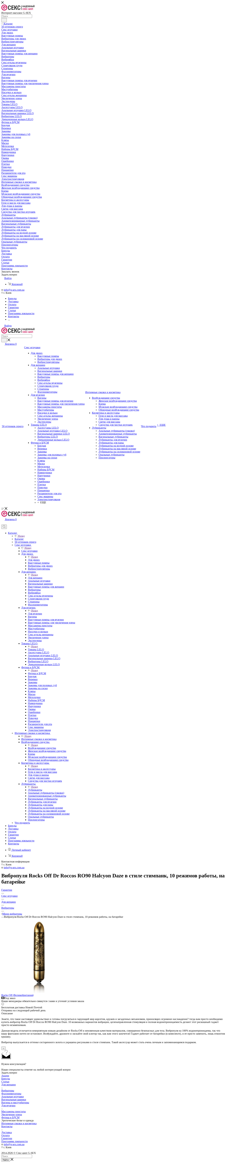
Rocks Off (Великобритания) (17, 995)
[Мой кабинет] (2, 523)
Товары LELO (36, 649)
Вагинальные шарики (13, 1099)
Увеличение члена (11, 1114)
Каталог (19, 539)
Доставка (6, 1132)
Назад (21, 536)
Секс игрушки (29, 550)
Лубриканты (35, 789)
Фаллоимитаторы (11, 1093)
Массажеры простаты (13, 1111)
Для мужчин (35, 613)
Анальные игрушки (12, 1096)
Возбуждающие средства (42, 748)
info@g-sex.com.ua (14, 289)
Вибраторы (7, 1090)
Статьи (5, 1081)
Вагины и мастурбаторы (15, 1102)
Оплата (5, 1135)
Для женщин (35, 577)
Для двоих (34, 559)
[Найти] (4, 20)
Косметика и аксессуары (42, 769)
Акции (5, 1075)
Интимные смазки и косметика (39, 739)
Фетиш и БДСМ (37, 673)
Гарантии (6, 1138)
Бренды (5, 1078)
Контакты (6, 1126)
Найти (6, 1160)
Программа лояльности (14, 1141)
